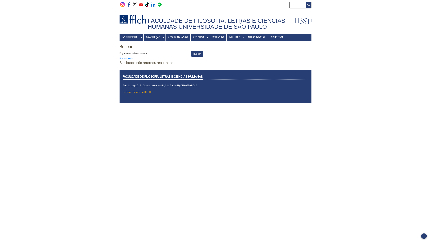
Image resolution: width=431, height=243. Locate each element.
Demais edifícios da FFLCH (137, 92)
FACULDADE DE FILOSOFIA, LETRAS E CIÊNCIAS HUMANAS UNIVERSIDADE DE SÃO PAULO (216, 24)
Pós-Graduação (178, 37)
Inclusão (234, 37)
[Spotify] (159, 4)
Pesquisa (198, 37)
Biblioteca (277, 37)
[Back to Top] (424, 236)
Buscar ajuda (126, 58)
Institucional (130, 37)
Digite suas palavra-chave (133, 53)
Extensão (218, 37)
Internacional (256, 37)
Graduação (153, 37)
